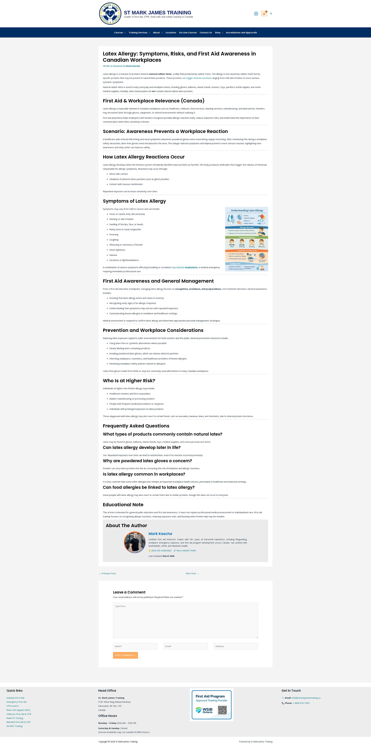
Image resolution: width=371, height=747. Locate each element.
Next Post (192, 573)
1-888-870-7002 (301, 703)
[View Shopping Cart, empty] (264, 13)
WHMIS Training (15, 726)
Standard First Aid (15, 697)
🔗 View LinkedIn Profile (184, 550)
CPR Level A (13, 705)
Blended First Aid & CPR (18, 721)
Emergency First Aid (17, 701)
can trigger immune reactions (196, 77)
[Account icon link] (256, 13)
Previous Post (107, 573)
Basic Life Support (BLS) (18, 709)
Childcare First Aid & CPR (19, 714)
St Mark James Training (157, 12)
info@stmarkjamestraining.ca (306, 697)
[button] (271, 13)
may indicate (185, 267)
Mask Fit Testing (15, 718)
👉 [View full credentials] (160, 550)
